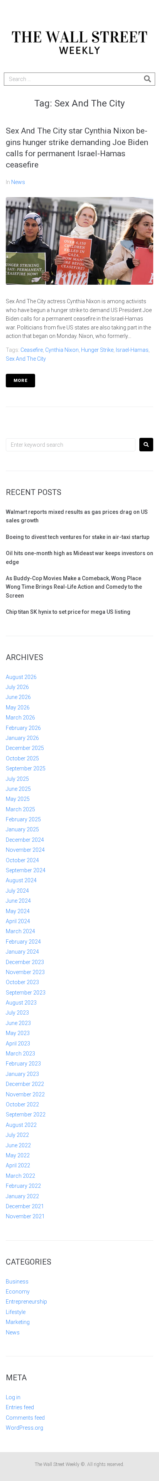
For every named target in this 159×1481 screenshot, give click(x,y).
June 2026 (18, 697)
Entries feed (20, 1407)
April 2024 (18, 921)
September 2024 (26, 870)
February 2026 (23, 728)
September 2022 (26, 1114)
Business (17, 1281)
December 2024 (25, 840)
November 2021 (25, 1216)
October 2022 (22, 1104)
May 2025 (18, 799)
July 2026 (17, 687)
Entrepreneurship (26, 1302)
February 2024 (23, 942)
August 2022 (21, 1125)
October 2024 (22, 860)
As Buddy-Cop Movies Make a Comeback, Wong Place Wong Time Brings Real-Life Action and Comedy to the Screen (74, 587)
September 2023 (26, 993)
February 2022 (23, 1186)
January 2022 (22, 1196)
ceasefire (31, 350)
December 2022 (25, 1084)
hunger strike (97, 350)
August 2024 (21, 880)
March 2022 (20, 1176)
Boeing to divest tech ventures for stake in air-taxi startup (77, 537)
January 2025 (22, 829)
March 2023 (20, 1053)
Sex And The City (26, 359)
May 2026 (18, 707)
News (18, 182)
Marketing (18, 1322)
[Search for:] (70, 444)
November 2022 (25, 1094)
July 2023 (17, 1013)
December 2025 (25, 748)
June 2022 (18, 1145)
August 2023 (21, 1003)
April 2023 (18, 1043)
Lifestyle (15, 1312)
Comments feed (25, 1418)
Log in (13, 1397)
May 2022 (18, 1155)
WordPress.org (24, 1428)
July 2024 (17, 891)
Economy (18, 1291)
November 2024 (25, 850)
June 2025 (18, 789)
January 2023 (22, 1074)
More (20, 380)
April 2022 (18, 1165)
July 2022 (17, 1135)
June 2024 (18, 901)
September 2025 (26, 768)
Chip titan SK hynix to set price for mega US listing (68, 612)
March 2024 (20, 931)
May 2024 (18, 911)
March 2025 (20, 809)
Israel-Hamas (132, 350)
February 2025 (23, 819)
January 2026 (22, 738)
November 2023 (25, 972)
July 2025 (17, 779)
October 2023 (22, 982)
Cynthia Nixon (62, 350)
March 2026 (20, 717)
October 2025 (22, 758)
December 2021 (25, 1206)
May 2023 (18, 1033)
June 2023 (18, 1023)
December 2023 (25, 962)
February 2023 (23, 1064)
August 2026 (21, 677)
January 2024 (22, 952)
